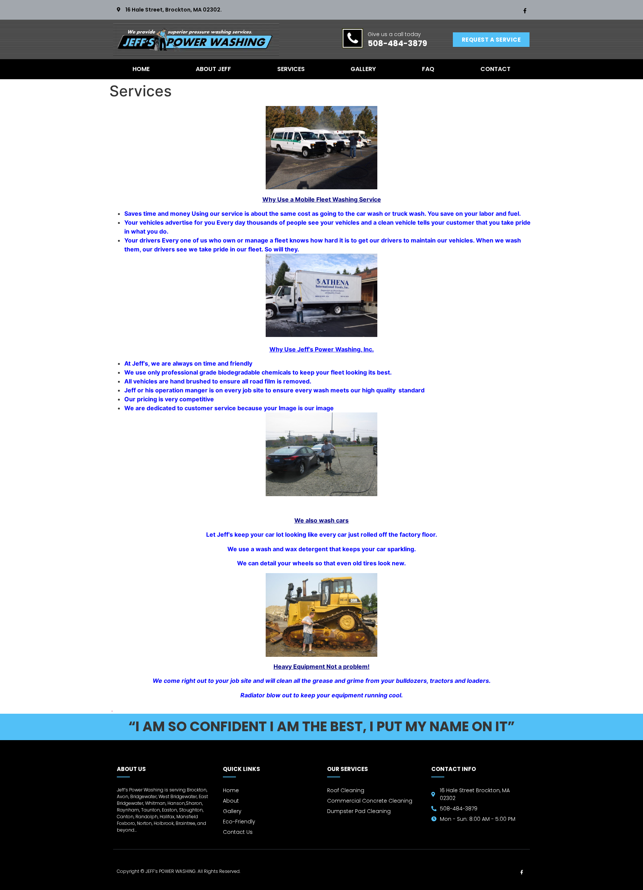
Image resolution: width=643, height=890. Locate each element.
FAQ (428, 69)
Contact (495, 69)
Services (291, 69)
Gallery (363, 69)
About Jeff (213, 69)
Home (141, 69)
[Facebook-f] (524, 11)
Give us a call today (394, 34)
